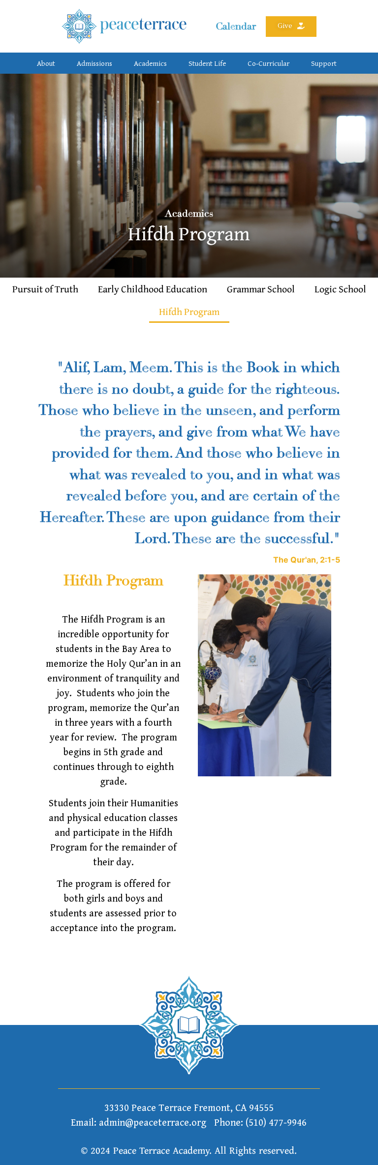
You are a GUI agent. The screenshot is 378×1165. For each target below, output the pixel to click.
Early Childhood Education (152, 289)
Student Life (207, 63)
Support (324, 63)
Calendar (236, 26)
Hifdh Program (189, 311)
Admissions (94, 63)
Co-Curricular (268, 63)
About (46, 63)
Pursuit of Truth (45, 289)
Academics (150, 63)
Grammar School (261, 289)
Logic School (340, 289)
